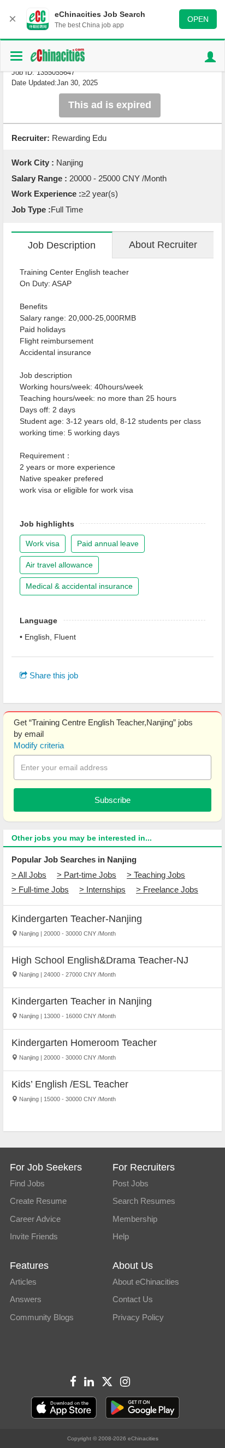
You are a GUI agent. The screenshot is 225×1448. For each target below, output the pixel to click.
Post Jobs (130, 1183)
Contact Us (132, 1299)
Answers (26, 1299)
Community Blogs (42, 1317)
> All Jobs (28, 874)
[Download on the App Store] (63, 1408)
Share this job (52, 675)
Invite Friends (34, 1236)
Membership (134, 1219)
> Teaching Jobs (156, 874)
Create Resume (38, 1200)
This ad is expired (109, 104)
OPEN (198, 19)
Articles (23, 1281)
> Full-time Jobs (40, 889)
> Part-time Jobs (86, 874)
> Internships (102, 889)
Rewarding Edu (79, 138)
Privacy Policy (138, 1317)
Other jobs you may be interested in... (81, 838)
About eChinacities (145, 1281)
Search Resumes (143, 1200)
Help (120, 1236)
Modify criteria (39, 745)
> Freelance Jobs (167, 889)
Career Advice (35, 1219)
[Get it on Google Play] (142, 1408)
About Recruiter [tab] (163, 244)
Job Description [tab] (62, 245)
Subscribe (112, 800)
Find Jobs (27, 1183)
